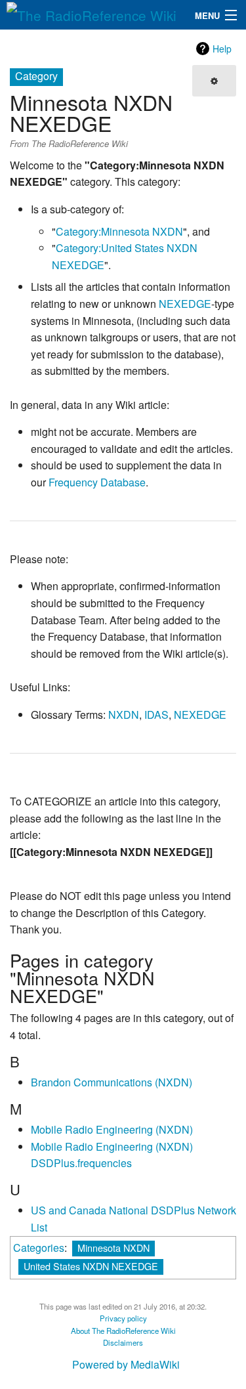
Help (222, 48)
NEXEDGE (185, 303)
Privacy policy (123, 1318)
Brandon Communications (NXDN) (111, 1082)
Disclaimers (123, 1342)
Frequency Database (97, 482)
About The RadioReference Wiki (123, 1330)
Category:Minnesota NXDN (119, 231)
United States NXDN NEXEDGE (91, 1266)
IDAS (156, 714)
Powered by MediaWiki (126, 1364)
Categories (38, 1247)
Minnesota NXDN (113, 1247)
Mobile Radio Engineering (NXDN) (112, 1129)
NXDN (123, 714)
